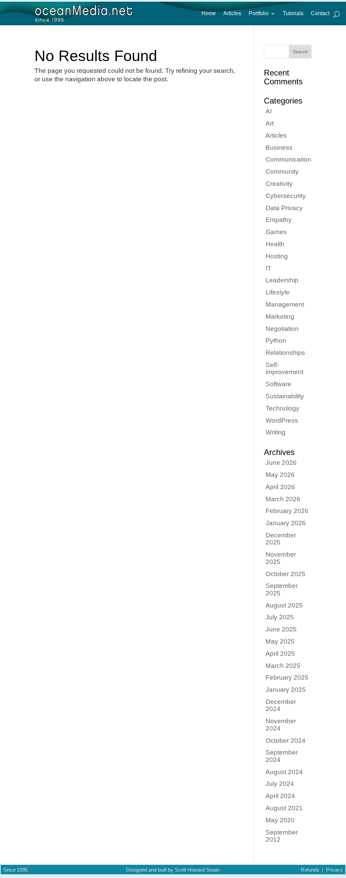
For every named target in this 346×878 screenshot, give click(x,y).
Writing (276, 432)
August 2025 (284, 605)
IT (268, 268)
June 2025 (281, 629)
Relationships (285, 352)
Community (282, 171)
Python (276, 340)
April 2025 (280, 653)
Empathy (279, 219)
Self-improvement (284, 368)
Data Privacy (284, 207)
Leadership (282, 280)
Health (275, 244)
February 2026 (287, 510)
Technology (282, 408)
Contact (320, 13)
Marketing (280, 316)
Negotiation (282, 328)
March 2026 (283, 499)
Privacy (334, 870)
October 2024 (285, 740)
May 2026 (280, 474)
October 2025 (285, 573)
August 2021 (284, 808)
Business (279, 147)
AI (269, 111)
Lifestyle (278, 292)
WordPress (282, 420)
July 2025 (280, 617)
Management (285, 304)
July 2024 (280, 783)
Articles (232, 13)
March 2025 (283, 665)
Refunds (310, 870)
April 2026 (280, 486)
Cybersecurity (286, 195)
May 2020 (280, 820)
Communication (288, 159)
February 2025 (287, 677)
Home (208, 13)
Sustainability (285, 396)
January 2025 (286, 689)
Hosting (277, 256)
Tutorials (293, 13)
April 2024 (280, 795)
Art (270, 123)
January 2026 (286, 523)
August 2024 (284, 771)
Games (276, 231)
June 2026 (281, 462)
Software (278, 384)
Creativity (279, 183)
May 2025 (280, 641)
